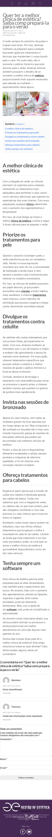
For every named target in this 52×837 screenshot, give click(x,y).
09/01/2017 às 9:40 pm (11, 713)
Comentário (6, 739)
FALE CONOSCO (33, 3)
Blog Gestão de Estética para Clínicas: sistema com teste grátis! (26, 809)
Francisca (15, 707)
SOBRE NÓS (19, 3)
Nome (3, 759)
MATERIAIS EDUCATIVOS (26, 3)
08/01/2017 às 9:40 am (11, 686)
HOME (12, 3)
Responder (7, 693)
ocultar (20, 124)
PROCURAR (40, 3)
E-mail (3, 768)
